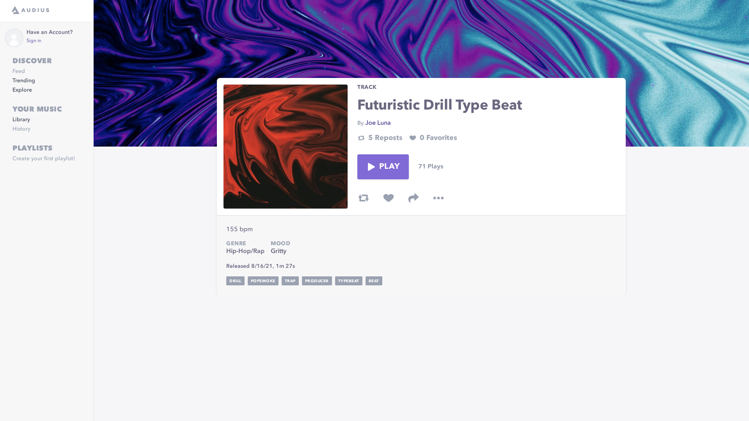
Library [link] (21, 119)
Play (389, 167)
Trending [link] (23, 80)
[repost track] (363, 198)
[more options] (438, 198)
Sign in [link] (34, 41)
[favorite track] (388, 198)
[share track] (413, 198)
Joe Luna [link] (378, 123)
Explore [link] (22, 90)
